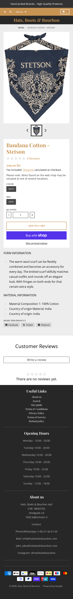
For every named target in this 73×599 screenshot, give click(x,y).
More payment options (36, 243)
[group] (36, 130)
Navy (11, 188)
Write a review (36, 360)
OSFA (11, 201)
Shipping (28, 170)
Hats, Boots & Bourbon (37, 20)
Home (21, 27)
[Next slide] (45, 130)
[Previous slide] (27, 130)
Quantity (11, 209)
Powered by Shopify (52, 586)
